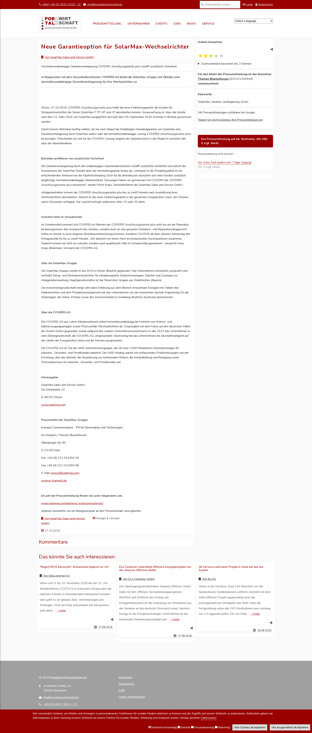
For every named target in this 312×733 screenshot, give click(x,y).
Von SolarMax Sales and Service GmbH (69, 57)
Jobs (177, 24)
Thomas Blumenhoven (213, 79)
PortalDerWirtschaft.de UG (68, 678)
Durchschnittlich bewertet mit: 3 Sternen (226, 64)
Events (161, 24)
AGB (121, 690)
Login (249, 4)
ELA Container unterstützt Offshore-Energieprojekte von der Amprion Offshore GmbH (155, 568)
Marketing (223, 727)
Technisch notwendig (164, 727)
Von (56, 576)
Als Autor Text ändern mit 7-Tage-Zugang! (224, 162)
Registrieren (265, 4)
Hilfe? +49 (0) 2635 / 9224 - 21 (61, 4)
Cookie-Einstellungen (131, 697)
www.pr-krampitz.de (54, 481)
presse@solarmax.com (65, 473)
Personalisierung (203, 727)
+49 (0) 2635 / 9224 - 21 (60, 704)
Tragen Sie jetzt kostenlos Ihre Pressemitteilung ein (230, 120)
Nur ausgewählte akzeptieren (290, 727)
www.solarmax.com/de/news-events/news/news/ (72, 503)
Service (208, 24)
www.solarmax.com (53, 405)
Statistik (185, 727)
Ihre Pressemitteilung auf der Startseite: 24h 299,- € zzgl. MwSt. (234, 141)
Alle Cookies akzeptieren (249, 727)
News (191, 24)
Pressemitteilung (107, 24)
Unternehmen (139, 24)
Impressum (125, 677)
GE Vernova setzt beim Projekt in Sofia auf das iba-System (231, 568)
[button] (76, 619)
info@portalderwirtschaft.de (104, 4)
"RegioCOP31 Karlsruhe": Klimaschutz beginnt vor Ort (74, 567)
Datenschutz (126, 684)
